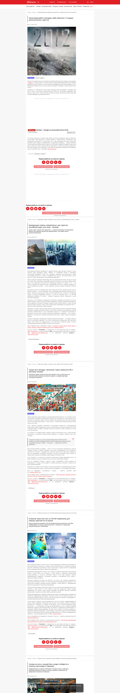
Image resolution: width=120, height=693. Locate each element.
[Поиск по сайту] (87, 2)
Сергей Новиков (57, 613)
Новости (52, 2)
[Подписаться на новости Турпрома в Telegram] (43, 162)
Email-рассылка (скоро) (62, 166)
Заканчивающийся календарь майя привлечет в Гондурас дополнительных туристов (57, 12)
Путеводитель (61, 2)
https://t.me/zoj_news (33, 334)
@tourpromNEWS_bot (35, 472)
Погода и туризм (58, 6)
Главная (29, 12)
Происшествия (46, 6)
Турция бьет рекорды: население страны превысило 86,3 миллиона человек (55, 364)
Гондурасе (30, 82)
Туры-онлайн (72, 2)
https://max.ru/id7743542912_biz (40, 332)
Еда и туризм (77, 6)
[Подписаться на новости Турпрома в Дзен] (55, 162)
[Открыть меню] (38, 2)
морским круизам (51, 149)
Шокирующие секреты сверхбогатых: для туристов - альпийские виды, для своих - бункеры (58, 219)
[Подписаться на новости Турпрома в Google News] (59, 162)
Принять (40, 689)
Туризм (38, 6)
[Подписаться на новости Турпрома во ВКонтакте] (51, 162)
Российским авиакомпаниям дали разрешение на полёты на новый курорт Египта (51, 621)
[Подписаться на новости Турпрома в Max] (47, 162)
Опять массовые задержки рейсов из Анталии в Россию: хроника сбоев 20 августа (51, 475)
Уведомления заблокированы (44, 166)
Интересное (68, 6)
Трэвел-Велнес (87, 6)
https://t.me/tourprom (33, 331)
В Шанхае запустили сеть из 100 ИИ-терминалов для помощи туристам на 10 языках (57, 513)
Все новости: (31, 6)
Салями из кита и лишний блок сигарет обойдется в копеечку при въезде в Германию (57, 658)
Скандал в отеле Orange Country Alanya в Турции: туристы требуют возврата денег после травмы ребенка (51, 326)
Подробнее (40, 687)
